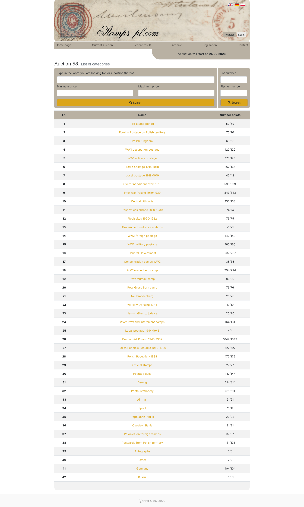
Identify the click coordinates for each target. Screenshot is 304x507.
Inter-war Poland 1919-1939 (142, 192)
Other (142, 460)
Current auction (102, 45)
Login (241, 34)
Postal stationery (142, 391)
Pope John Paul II (142, 417)
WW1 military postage (142, 158)
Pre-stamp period (142, 123)
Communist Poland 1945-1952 (142, 339)
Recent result (142, 45)
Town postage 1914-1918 (142, 167)
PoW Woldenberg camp (142, 270)
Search (137, 102)
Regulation (210, 45)
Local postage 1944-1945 (142, 330)
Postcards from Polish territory (142, 442)
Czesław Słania (142, 425)
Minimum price (67, 86)
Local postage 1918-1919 (142, 175)
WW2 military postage (142, 244)
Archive (177, 45)
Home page (63, 45)
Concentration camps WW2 (142, 261)
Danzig (142, 382)
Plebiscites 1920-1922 (142, 218)
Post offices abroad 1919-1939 (142, 210)
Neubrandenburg (142, 296)
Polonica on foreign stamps (142, 434)
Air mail (142, 399)
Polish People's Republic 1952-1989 (142, 348)
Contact (243, 45)
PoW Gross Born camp (142, 287)
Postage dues (142, 373)
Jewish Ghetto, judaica (142, 313)
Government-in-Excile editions (142, 227)
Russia (142, 477)
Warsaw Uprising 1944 (142, 304)
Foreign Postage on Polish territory (142, 132)
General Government (142, 253)
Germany (142, 468)
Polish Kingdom (142, 141)
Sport (142, 408)
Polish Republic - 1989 (142, 356)
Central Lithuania (142, 201)
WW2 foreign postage (142, 235)
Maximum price (148, 86)
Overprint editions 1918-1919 (142, 184)
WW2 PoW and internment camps (142, 322)
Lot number (228, 73)
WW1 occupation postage (142, 149)
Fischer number (230, 86)
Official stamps (142, 365)
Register (229, 34)
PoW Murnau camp (142, 279)
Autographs (142, 451)
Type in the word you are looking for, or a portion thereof (95, 73)
